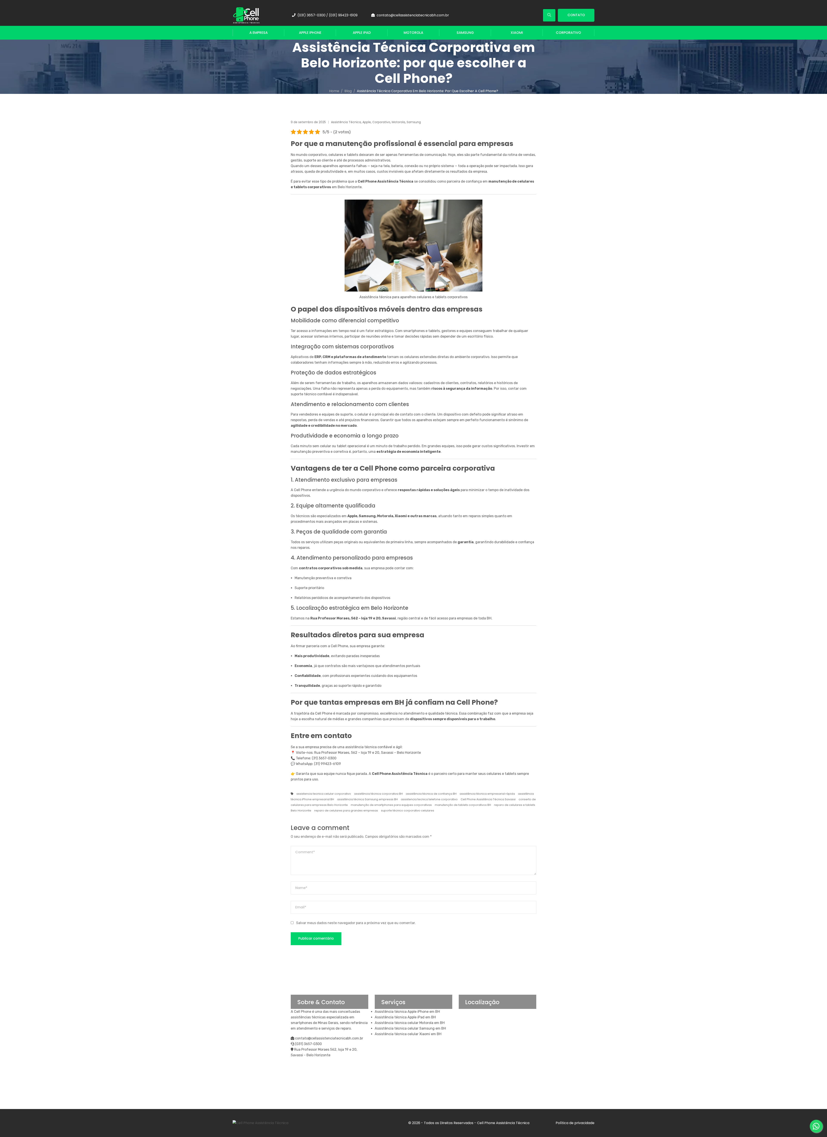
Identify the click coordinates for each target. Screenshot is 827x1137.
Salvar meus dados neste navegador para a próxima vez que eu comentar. (356, 923)
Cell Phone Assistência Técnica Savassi (488, 799)
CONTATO (576, 14)
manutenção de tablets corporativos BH (463, 805)
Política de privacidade (575, 1122)
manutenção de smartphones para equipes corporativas (391, 805)
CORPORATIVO (568, 32)
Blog (348, 90)
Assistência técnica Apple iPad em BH (405, 1017)
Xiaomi (400, 516)
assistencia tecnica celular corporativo (323, 794)
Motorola (398, 122)
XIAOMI (517, 32)
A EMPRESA (258, 32)
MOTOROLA (413, 32)
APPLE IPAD (362, 32)
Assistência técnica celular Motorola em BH (410, 1023)
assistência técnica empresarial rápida (487, 794)
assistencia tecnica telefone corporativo (429, 799)
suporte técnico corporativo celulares (407, 810)
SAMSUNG (465, 32)
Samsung (414, 122)
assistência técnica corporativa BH (378, 794)
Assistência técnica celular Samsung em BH (410, 1028)
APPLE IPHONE (310, 32)
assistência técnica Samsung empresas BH (367, 799)
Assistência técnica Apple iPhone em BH (407, 1012)
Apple (366, 122)
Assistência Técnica (346, 122)
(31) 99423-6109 (327, 764)
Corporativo (381, 122)
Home (334, 90)
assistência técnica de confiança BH (431, 794)
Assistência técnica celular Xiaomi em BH (408, 1034)
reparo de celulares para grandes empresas (346, 810)
